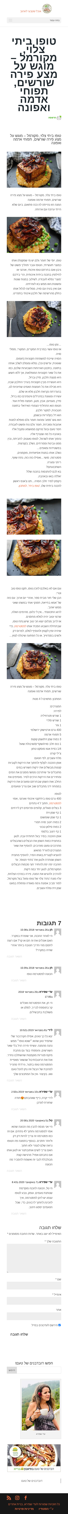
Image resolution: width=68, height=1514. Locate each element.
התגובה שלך (53, 1241)
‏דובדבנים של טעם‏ (31, 1480)
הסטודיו (44, 1508)
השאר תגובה (14, 956)
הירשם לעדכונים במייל (45, 1325)
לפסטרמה (20, 626)
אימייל (56, 1294)
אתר (58, 1309)
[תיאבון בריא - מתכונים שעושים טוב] (34, 1471)
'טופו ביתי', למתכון (30, 485)
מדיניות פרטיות (24, 1508)
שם (58, 1279)
